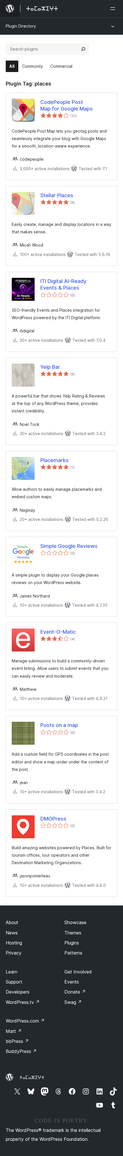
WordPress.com (25, 1021)
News (12, 933)
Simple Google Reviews (69, 546)
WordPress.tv (23, 1002)
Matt (14, 1031)
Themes (72, 933)
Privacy (13, 953)
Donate (75, 992)
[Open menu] (114, 8)
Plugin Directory (21, 26)
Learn (11, 972)
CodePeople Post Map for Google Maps (66, 105)
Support (14, 982)
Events (71, 982)
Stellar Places (56, 195)
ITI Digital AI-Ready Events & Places (63, 284)
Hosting (14, 943)
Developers (17, 992)
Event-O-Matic (58, 632)
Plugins (71, 943)
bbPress (17, 1041)
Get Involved (78, 972)
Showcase (75, 922)
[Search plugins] (83, 49)
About (12, 922)
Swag (73, 1002)
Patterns (73, 953)
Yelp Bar (50, 367)
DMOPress (53, 819)
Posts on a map (59, 725)
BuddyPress (21, 1051)
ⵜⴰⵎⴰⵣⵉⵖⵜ (32, 1077)
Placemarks (54, 460)
